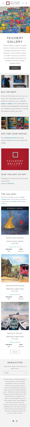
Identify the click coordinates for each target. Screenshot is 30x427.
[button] (3, 3)
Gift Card (11, 183)
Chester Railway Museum (15, 285)
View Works (15, 67)
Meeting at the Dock (15, 333)
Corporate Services (10, 138)
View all (15, 352)
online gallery (10, 58)
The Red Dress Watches (15, 238)
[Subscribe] (25, 373)
